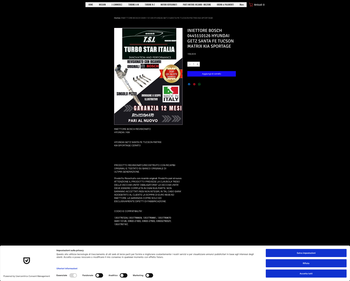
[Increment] (197, 64)
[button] (258, 5)
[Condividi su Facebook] (189, 84)
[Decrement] (189, 64)
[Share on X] (204, 84)
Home (117, 18)
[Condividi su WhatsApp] (199, 84)
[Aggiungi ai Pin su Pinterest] (194, 84)
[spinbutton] (193, 64)
